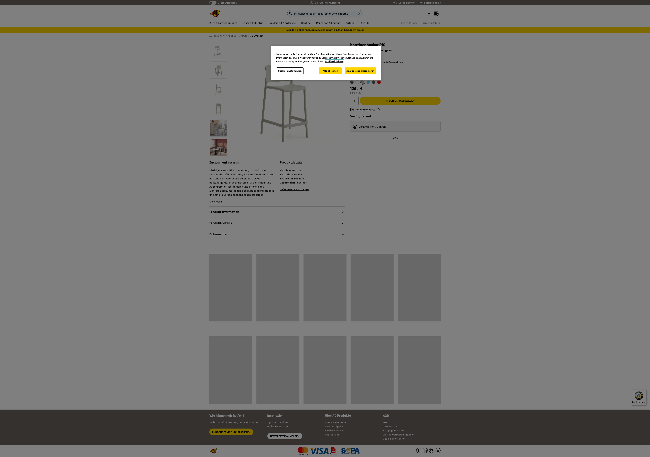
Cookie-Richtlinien (334, 61)
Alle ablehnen (330, 70)
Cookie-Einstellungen (290, 70)
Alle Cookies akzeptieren (360, 70)
